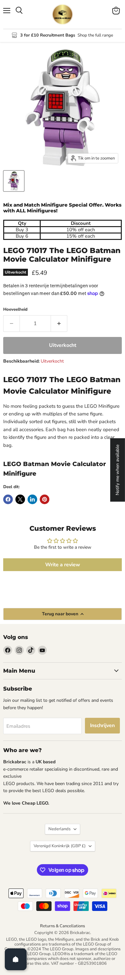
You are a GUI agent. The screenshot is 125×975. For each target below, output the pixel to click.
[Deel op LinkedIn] (32, 499)
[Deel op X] (20, 499)
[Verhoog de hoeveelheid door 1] (59, 323)
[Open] (16, 959)
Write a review (62, 564)
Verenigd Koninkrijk (60, 846)
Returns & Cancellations (62, 926)
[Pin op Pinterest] (44, 499)
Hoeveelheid (15, 309)
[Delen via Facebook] (8, 499)
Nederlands (59, 829)
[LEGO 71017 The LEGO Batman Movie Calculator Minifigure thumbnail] (14, 181)
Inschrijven (102, 725)
